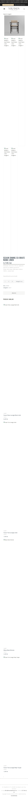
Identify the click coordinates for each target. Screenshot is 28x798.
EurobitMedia (14, 795)
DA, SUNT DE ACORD (8, 4)
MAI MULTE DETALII (20, 4)
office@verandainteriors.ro (11, 790)
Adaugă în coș (19, 281)
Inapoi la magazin (7, 14)
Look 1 (9, 287)
